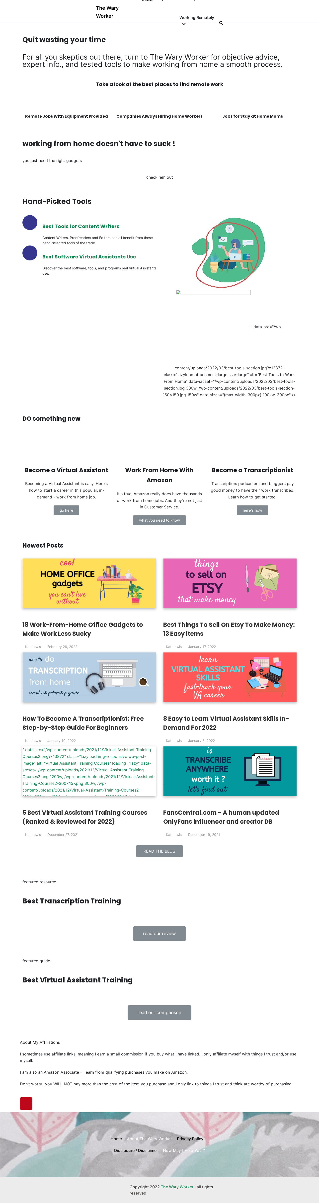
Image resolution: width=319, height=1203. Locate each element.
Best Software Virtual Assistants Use (89, 256)
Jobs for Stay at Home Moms (252, 116)
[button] (66, 510)
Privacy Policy (190, 1138)
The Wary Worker (177, 1186)
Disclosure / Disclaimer (136, 1150)
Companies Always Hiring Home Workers (159, 116)
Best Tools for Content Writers (80, 226)
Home (116, 1138)
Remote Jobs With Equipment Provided (66, 116)
